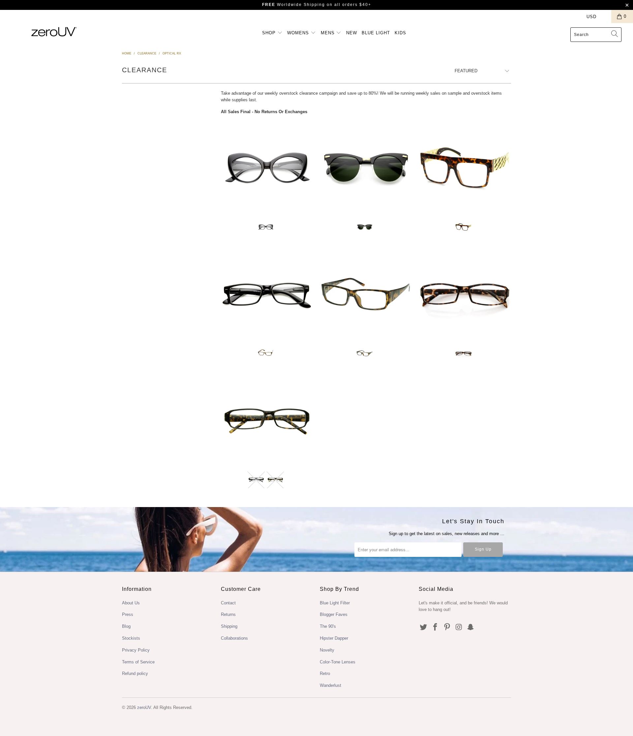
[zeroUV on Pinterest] (447, 627)
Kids (400, 32)
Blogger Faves (333, 614)
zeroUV (144, 707)
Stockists (131, 638)
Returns (228, 614)
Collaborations (234, 638)
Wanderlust (330, 685)
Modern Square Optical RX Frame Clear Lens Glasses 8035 (366, 294)
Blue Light (376, 32)
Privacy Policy (136, 650)
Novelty (327, 650)
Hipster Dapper (334, 638)
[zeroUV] (54, 31)
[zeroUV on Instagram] (459, 627)
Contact (228, 602)
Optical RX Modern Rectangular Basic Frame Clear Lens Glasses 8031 (465, 294)
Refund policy (135, 673)
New (351, 32)
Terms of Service (138, 661)
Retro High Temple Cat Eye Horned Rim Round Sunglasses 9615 (366, 168)
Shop (269, 32)
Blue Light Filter (335, 602)
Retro (325, 673)
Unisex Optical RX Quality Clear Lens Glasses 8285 (267, 420)
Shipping (229, 626)
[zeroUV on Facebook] (435, 627)
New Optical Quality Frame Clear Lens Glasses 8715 (267, 294)
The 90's (328, 626)
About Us (131, 602)
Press (127, 614)
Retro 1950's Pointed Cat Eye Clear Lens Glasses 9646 (267, 168)
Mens (328, 32)
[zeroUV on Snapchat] (471, 627)
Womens (299, 32)
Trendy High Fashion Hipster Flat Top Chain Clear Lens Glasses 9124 (465, 168)
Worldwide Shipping (293, 4)
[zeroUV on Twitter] (424, 627)
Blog (126, 626)
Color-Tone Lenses (337, 661)
